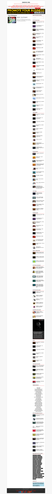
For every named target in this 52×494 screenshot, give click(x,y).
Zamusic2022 (38, 388)
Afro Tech (34, 459)
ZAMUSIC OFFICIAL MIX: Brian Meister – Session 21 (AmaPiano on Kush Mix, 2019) (40, 281)
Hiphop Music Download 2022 (38, 403)
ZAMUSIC (23, 18)
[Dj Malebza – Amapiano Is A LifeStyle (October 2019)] (34, 296)
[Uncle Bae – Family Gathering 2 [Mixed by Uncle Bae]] (34, 447)
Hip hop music (38, 472)
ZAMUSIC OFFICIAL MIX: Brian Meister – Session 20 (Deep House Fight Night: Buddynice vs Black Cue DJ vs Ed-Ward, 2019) (40, 285)
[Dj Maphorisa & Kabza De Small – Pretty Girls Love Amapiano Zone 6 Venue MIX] (34, 165)
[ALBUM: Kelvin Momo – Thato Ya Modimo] (34, 56)
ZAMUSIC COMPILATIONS (36, 250)
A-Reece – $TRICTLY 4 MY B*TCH (40, 182)
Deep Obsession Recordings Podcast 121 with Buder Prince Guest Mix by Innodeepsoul (40, 423)
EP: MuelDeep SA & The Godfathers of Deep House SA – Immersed (40, 148)
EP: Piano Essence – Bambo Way (40, 121)
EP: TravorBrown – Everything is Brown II (40, 114)
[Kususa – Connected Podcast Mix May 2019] (34, 427)
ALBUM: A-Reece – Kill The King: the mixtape (40, 80)
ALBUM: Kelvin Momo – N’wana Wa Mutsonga (40, 33)
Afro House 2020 (40, 456)
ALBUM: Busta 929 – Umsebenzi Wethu (40, 101)
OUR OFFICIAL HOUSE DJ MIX (37, 265)
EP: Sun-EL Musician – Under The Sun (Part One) (39, 40)
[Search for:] (38, 17)
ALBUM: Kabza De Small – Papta (40, 214)
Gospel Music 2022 (38, 406)
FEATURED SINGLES (35, 151)
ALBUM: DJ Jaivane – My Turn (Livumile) (39, 105)
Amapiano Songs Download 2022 (38, 390)
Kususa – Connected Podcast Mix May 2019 (39, 426)
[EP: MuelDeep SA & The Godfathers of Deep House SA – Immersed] (34, 148)
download (34, 468)
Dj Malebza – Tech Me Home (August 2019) (39, 299)
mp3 (43, 476)
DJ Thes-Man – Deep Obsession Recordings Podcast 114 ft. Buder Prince (40, 435)
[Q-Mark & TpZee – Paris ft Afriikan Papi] (34, 158)
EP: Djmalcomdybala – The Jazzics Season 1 (39, 118)
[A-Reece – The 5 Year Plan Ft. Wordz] (34, 180)
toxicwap (39, 477)
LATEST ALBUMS (35, 112)
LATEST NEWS (35, 191)
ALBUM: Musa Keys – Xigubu (39, 47)
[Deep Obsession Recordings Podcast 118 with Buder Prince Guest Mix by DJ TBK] (34, 431)
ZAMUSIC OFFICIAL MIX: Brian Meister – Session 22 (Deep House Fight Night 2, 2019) (39, 277)
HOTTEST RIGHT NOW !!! (36, 20)
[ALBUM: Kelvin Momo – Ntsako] (34, 70)
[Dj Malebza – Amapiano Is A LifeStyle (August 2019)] (34, 307)
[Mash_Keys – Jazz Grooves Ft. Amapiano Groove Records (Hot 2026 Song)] (34, 30)
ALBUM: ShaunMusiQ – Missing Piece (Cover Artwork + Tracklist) (40, 205)
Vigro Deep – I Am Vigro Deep (39, 153)
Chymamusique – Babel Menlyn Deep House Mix (40, 381)
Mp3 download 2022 (38, 395)
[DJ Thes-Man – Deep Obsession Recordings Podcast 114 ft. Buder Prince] (34, 435)
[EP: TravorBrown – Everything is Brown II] (34, 115)
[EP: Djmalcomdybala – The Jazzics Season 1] (38, 325)
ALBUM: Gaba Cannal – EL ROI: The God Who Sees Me (40, 44)
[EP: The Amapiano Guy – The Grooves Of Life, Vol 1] (34, 219)
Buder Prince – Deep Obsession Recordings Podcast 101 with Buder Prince (40, 439)
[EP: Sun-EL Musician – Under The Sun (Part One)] (34, 230)
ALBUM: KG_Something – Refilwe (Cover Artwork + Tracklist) (40, 201)
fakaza (39, 468)
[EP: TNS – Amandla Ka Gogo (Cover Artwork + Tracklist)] (34, 198)
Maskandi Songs (40, 476)
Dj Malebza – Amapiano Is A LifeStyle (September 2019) (39, 302)
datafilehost (39, 464)
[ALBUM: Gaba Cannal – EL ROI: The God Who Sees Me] (34, 45)
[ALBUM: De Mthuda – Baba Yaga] (34, 99)
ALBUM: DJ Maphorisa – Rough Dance (40, 62)
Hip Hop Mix (34, 472)
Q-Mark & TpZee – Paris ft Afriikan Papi (39, 157)
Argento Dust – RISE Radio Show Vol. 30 (40, 442)
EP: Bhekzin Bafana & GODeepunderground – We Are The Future (40, 143)
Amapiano (40, 459)
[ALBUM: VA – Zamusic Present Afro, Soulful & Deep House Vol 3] (34, 253)
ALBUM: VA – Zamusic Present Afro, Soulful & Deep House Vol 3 (40, 253)
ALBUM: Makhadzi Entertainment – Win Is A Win (40, 58)
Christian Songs (35, 464)
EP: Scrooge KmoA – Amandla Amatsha (39, 125)
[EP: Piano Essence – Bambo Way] (34, 122)
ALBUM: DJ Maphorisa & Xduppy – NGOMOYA (40, 66)
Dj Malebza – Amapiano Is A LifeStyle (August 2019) (39, 306)
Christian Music (40, 463)
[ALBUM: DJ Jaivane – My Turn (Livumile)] (34, 106)
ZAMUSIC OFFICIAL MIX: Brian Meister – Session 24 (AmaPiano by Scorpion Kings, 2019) (40, 267)
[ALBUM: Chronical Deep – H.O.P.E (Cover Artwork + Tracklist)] (34, 194)
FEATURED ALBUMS (35, 212)
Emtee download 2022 (38, 398)
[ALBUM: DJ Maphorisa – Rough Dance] (34, 63)
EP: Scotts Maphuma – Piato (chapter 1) (39, 37)
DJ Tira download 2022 (38, 399)
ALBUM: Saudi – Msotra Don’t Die (39, 94)
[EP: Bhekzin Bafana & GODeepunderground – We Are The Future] (34, 144)
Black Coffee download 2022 (38, 400)
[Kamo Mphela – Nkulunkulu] (34, 176)
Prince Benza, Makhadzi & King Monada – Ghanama (40, 172)
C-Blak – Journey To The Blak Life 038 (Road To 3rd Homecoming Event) (39, 378)
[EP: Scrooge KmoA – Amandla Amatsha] (34, 126)
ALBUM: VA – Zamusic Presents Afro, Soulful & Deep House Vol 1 (40, 261)
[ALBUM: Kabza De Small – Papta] (34, 23)
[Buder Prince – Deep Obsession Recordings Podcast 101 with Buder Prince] (34, 439)
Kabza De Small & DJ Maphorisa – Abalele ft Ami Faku (40, 160)
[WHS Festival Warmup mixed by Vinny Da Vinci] (34, 416)
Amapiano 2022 (35, 460)
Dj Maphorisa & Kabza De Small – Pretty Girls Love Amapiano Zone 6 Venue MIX (40, 165)
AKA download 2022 (38, 394)
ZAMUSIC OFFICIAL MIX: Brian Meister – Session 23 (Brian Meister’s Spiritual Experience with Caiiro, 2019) (40, 272)
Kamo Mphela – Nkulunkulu (39, 175)
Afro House (39, 455)
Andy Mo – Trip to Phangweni (22, 17)
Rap (33, 477)
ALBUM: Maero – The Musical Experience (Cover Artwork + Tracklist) (39, 209)
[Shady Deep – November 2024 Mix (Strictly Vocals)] (34, 374)
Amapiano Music (35, 463)
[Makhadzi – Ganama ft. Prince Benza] (34, 169)
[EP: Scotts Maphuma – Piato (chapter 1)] (34, 38)
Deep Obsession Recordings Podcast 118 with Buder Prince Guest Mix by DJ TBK (40, 430)
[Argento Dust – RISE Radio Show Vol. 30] (34, 443)
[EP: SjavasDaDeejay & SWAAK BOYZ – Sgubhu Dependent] (34, 52)
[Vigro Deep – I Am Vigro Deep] (34, 154)
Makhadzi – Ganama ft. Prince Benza (40, 168)
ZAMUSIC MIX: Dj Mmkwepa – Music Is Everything (39, 316)
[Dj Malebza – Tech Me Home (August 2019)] (34, 300)
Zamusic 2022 (38, 387)
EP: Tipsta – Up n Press (39, 139)
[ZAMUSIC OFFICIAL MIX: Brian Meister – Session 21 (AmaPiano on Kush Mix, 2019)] (34, 281)
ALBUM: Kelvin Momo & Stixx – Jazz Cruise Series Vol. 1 (40, 76)
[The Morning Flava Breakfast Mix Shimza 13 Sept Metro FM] (34, 419)
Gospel (42, 468)
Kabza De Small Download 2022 (38, 389)
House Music (38, 473)
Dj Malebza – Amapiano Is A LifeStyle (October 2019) (39, 295)
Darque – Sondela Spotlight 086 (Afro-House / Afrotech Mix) (40, 366)
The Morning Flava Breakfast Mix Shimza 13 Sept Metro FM (39, 418)
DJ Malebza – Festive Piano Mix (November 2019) (40, 292)
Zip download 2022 (38, 396)
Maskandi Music (35, 476)
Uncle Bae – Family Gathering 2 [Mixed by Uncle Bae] (40, 446)
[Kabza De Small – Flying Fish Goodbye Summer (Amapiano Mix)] (34, 370)
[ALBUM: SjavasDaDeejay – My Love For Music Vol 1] (34, 88)
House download (38, 407)
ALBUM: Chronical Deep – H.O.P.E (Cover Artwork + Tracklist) (39, 193)
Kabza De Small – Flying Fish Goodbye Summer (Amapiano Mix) (39, 370)
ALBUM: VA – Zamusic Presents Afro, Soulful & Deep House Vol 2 (40, 257)
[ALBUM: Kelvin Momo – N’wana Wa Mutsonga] (34, 34)
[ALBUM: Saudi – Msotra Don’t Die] (34, 95)
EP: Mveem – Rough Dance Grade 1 (39, 128)
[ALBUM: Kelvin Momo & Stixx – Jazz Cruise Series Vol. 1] (34, 77)
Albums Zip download (38, 411)
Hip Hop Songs (34, 473)
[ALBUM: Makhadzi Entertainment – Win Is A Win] (34, 59)
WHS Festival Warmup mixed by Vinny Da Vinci (40, 415)
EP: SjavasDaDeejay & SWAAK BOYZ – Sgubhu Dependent (39, 51)
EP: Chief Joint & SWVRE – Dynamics (39, 132)
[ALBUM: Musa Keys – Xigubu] (34, 237)
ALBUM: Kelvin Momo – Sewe (39, 83)
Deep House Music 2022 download (38, 410)
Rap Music (36, 477)
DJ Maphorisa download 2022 (38, 402)
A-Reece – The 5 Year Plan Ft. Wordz (39, 179)
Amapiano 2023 (39, 460)
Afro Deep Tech (35, 455)
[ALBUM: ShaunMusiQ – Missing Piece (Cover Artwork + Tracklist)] (34, 205)
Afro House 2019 (35, 456)
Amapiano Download (38, 391)
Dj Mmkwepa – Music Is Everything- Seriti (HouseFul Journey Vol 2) (39, 312)
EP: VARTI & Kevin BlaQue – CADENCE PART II (39, 136)
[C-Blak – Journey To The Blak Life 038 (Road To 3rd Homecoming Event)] (34, 378)
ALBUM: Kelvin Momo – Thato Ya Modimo (40, 55)
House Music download (38, 408)
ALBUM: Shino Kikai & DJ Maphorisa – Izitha (39, 91)
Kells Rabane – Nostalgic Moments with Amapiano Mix (40, 450)
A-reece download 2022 (38, 392)
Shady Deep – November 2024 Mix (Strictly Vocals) (40, 373)
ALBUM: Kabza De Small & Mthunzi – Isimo (39, 109)
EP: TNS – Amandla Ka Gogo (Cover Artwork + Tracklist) (39, 197)
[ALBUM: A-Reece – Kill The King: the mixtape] (34, 81)
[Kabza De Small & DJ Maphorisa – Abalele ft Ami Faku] (34, 161)
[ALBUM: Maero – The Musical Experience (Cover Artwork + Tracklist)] (34, 209)
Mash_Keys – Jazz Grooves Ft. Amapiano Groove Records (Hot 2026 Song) (40, 30)
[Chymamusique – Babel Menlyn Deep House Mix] (34, 382)
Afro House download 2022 (38, 404)
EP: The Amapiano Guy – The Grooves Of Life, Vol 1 (39, 25)
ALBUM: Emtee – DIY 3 (39, 72)
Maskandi (42, 473)
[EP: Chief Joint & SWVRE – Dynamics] (34, 133)
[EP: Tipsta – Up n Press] (34, 140)
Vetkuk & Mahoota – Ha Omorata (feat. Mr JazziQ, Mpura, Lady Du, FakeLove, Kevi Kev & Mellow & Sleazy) (40, 187)
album (37, 459)
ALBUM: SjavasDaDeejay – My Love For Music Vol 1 (39, 87)
